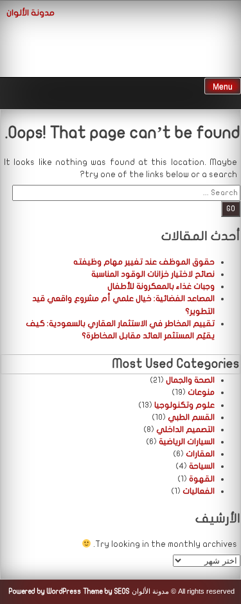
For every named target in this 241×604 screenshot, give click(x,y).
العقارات (200, 453)
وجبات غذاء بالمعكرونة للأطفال (161, 286)
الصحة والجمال (190, 379)
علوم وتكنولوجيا (184, 405)
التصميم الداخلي (185, 429)
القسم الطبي (191, 417)
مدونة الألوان (30, 12)
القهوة (202, 478)
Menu (223, 86)
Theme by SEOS (106, 591)
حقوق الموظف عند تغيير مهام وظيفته (144, 261)
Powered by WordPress (45, 591)
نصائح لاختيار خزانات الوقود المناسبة (153, 274)
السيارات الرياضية (187, 441)
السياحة (202, 466)
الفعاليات (199, 491)
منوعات (201, 392)
